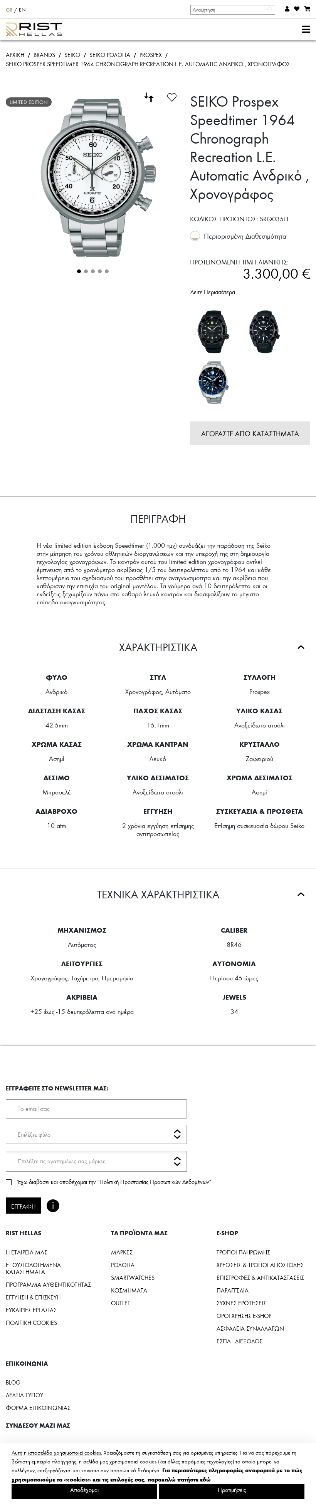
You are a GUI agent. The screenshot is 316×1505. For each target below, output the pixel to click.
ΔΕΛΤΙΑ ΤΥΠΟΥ (24, 1395)
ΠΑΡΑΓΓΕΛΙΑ (233, 1290)
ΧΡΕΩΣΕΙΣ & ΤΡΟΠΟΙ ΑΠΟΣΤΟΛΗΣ (260, 1265)
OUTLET (120, 1303)
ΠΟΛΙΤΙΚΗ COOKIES (31, 1322)
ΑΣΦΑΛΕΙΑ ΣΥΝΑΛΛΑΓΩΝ (250, 1328)
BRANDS (44, 55)
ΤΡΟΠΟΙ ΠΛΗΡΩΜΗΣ (243, 1252)
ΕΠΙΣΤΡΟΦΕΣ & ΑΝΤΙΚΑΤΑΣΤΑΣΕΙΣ (260, 1277)
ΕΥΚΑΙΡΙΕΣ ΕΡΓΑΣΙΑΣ (31, 1310)
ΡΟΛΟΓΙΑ (122, 1265)
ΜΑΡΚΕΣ (122, 1252)
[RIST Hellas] (37, 30)
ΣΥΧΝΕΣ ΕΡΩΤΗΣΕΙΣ (241, 1303)
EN (22, 9)
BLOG (13, 1382)
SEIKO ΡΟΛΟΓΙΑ (109, 55)
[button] (78, 270)
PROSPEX (151, 55)
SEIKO (72, 55)
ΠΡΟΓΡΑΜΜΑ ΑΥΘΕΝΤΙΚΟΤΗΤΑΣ (48, 1284)
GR (9, 9)
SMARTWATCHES (133, 1277)
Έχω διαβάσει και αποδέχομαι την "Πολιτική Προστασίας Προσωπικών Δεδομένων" (114, 1182)
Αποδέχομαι (84, 1489)
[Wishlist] (171, 96)
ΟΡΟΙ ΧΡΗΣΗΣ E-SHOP (244, 1315)
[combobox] (232, 9)
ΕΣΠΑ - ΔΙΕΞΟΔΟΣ (239, 1341)
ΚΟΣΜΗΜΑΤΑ (129, 1290)
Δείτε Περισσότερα (212, 292)
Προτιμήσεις (232, 1489)
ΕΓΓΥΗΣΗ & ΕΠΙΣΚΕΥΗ (33, 1297)
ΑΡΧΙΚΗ (15, 55)
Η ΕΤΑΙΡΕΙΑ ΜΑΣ (26, 1252)
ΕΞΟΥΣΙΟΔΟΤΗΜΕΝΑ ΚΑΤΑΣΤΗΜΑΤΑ (33, 1268)
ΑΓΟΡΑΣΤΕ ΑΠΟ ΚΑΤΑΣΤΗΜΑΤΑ (250, 433)
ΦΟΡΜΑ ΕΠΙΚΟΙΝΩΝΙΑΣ (38, 1407)
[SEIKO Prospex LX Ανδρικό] (213, 331)
